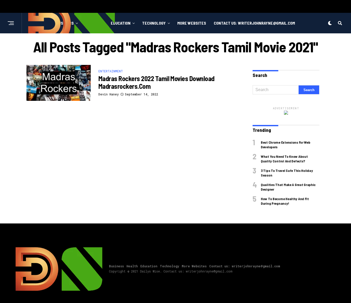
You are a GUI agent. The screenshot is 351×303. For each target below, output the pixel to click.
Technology (154, 23)
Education (121, 23)
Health (132, 266)
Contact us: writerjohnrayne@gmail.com (254, 23)
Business (116, 266)
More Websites (191, 23)
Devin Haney (108, 94)
